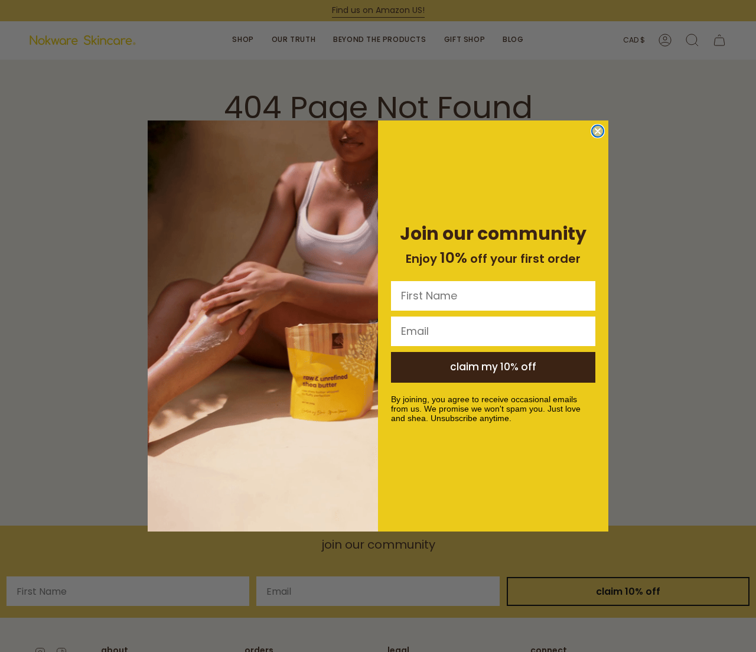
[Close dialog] (598, 131)
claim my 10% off (493, 367)
